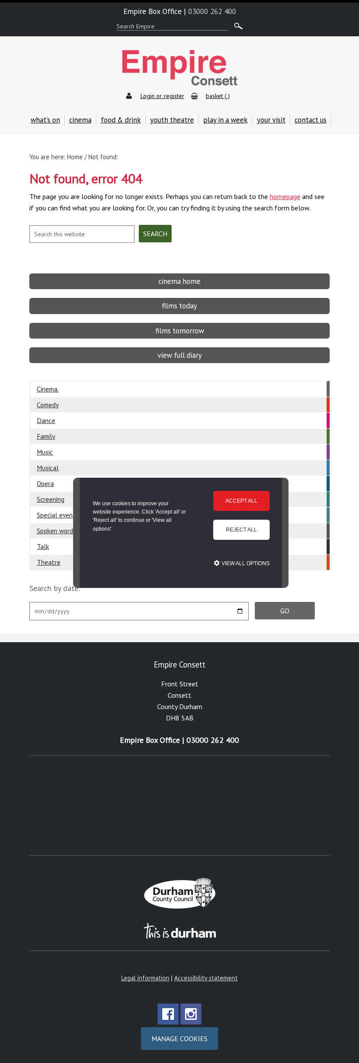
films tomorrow (179, 331)
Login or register (162, 96)
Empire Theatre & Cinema (179, 68)
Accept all (241, 501)
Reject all (241, 530)
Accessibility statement (206, 978)
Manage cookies (179, 1038)
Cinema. (48, 389)
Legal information (145, 978)
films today (179, 306)
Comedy (48, 404)
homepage (285, 196)
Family (46, 436)
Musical (48, 467)
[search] (236, 26)
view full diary (180, 355)
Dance (46, 420)
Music (45, 452)
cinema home (179, 281)
